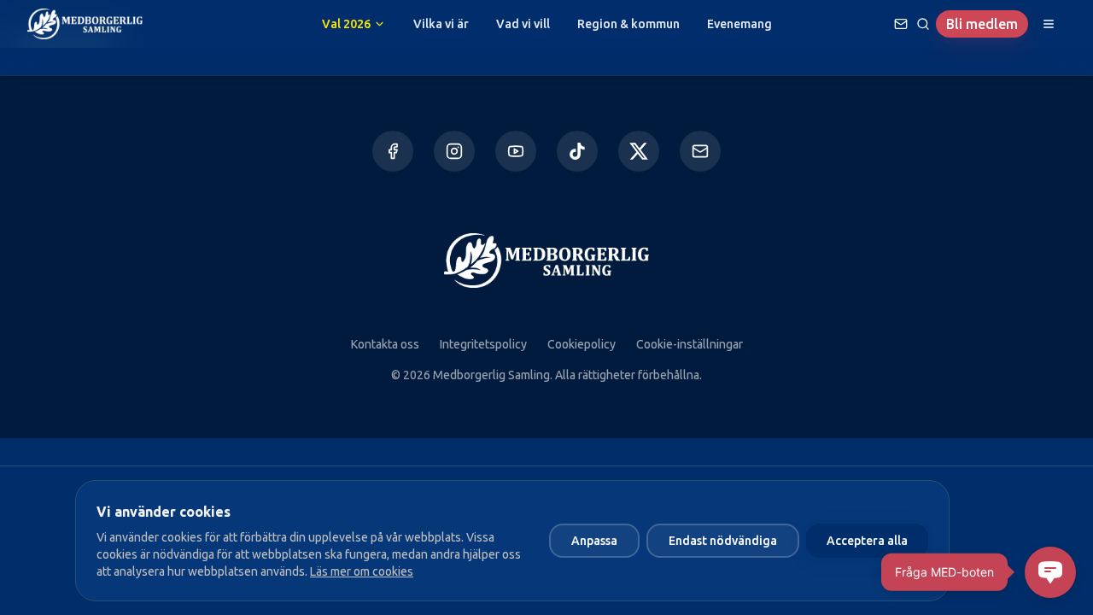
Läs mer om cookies (361, 571)
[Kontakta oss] (700, 151)
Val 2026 (346, 24)
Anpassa (594, 541)
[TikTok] (577, 151)
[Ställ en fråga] (900, 24)
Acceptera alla (867, 541)
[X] (638, 151)
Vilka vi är (441, 24)
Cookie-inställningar (689, 344)
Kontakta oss (385, 344)
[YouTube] (515, 151)
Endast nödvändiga (723, 541)
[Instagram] (454, 151)
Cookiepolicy (581, 344)
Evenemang (739, 24)
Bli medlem (982, 24)
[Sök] (923, 24)
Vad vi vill (523, 24)
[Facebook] (392, 151)
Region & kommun (628, 24)
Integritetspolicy (483, 344)
